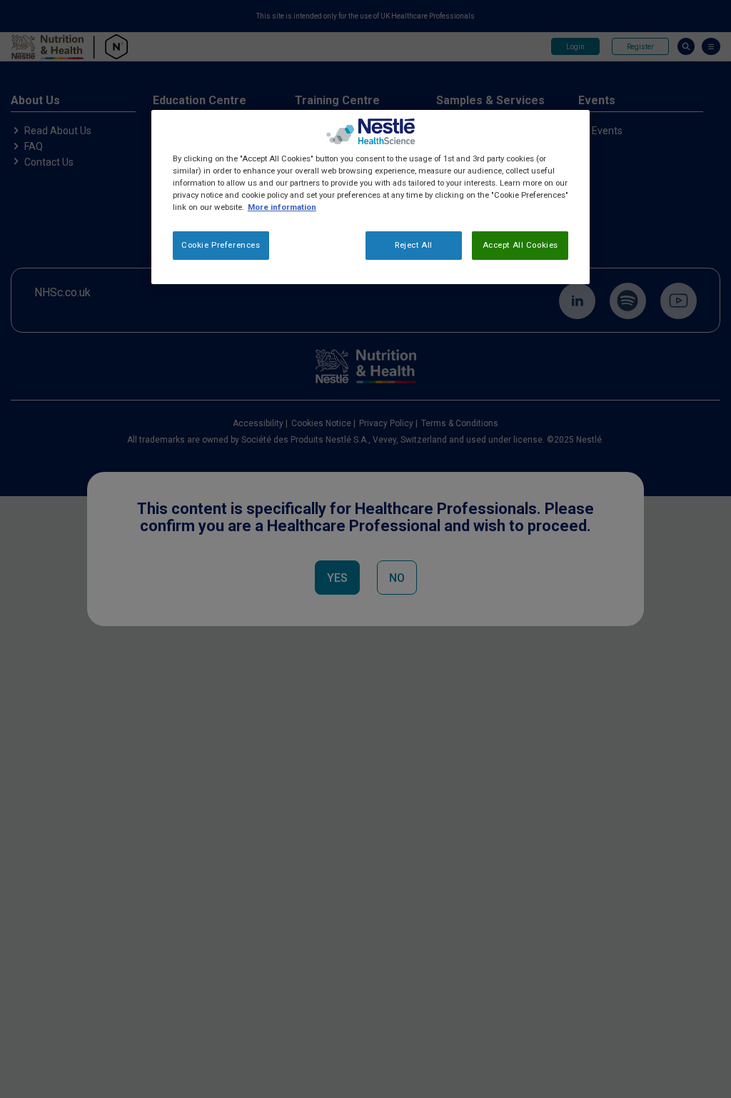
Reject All (414, 245)
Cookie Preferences (220, 245)
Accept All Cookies (520, 245)
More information (282, 207)
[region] (370, 197)
